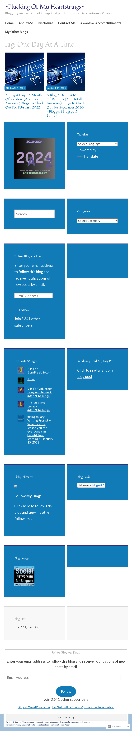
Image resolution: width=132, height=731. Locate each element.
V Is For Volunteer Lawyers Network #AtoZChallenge (39, 392)
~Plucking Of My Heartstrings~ (44, 7)
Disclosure (45, 23)
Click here (22, 506)
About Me (26, 23)
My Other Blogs (16, 32)
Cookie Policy (64, 725)
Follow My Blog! (27, 496)
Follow (24, 310)
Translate (90, 156)
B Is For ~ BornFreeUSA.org (39, 370)
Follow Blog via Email (28, 256)
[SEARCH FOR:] (34, 214)
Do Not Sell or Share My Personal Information (83, 707)
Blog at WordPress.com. (34, 707)
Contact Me (66, 23)
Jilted (31, 379)
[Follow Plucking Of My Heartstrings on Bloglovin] (91, 486)
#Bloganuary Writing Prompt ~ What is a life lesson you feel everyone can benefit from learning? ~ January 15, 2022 (40, 429)
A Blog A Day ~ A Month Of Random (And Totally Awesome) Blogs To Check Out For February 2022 (24, 101)
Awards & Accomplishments (100, 23)
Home (9, 23)
